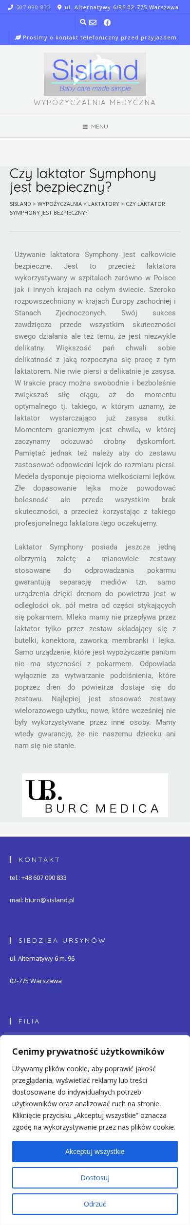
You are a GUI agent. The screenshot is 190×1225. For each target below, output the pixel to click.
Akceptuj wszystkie (95, 1151)
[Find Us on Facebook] (107, 22)
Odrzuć (95, 1203)
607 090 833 (33, 7)
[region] (95, 1130)
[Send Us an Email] (92, 22)
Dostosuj (95, 1177)
